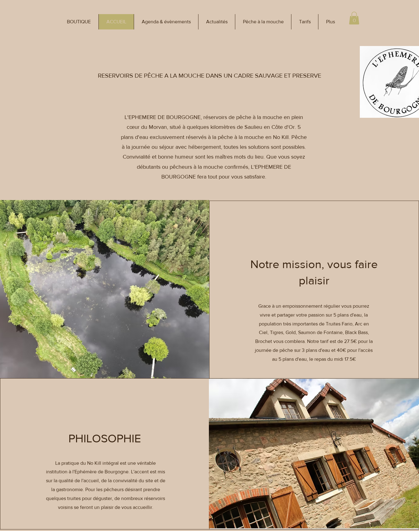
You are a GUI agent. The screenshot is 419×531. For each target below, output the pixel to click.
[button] (78, 21)
